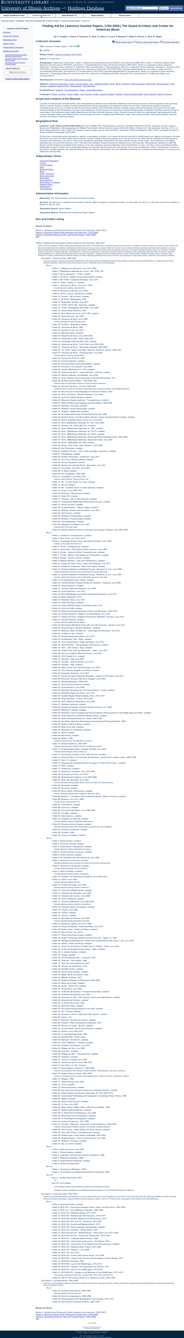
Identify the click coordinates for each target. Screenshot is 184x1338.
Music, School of (123, 84)
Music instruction (138, 84)
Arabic (95, 94)
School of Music (53, 21)
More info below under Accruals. (78, 80)
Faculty (72, 84)
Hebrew (160, 94)
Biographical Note (10, 40)
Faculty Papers (82, 84)
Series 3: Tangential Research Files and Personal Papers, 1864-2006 (65, 235)
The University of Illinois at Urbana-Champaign (97, 1337)
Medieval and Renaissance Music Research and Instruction (16, 55)
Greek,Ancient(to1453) (133, 94)
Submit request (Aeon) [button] (123, 42)
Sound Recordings (95, 90)
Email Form (95, 1328)
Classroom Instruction (58, 84)
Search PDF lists (176, 8)
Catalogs (59, 90)
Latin (82, 94)
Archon (90, 1336)
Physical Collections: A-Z (42, 15)
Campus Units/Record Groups (14, 15)
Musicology (151, 84)
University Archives (8, 21)
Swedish (118, 94)
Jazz (92, 84)
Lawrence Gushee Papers (71, 21)
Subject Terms (8, 44)
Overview (6, 32)
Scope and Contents (11, 36)
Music (112, 84)
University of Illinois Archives (30, 8)
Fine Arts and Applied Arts (35, 21)
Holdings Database (86, 8)
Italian (76, 94)
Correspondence (71, 90)
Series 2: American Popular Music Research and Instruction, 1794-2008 (66, 232)
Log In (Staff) (92, 1323)
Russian (88, 94)
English (54, 94)
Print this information (170, 42)
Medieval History (102, 84)
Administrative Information (13, 47)
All (37, 237)
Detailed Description (11, 51)
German (62, 94)
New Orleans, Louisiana (50, 182)
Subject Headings (97, 15)
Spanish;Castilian (107, 94)
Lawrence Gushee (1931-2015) (68, 54)
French (70, 94)
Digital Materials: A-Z (69, 15)
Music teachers (163, 84)
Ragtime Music (63, 86)
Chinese (168, 94)
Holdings (20, 21)
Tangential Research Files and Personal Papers (15, 63)
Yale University (89, 86)
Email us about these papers (17, 79)
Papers (83, 90)
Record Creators (125, 15)
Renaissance (76, 86)
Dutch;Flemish (150, 94)
